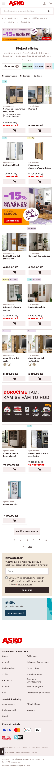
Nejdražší (38, 76)
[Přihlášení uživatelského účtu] (44, 3)
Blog (4, 693)
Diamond (33, 107)
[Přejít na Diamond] (39, 95)
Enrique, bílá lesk (11, 164)
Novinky (39, 66)
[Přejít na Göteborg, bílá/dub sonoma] (14, 293)
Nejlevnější (25, 76)
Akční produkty (9, 704)
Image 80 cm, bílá (36, 305)
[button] (2, 751)
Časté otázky (33, 668)
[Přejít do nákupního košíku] (50, 3)
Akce (48, 66)
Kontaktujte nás (34, 674)
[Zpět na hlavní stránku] (16, 3)
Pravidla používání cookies (26, 752)
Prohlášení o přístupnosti (38, 693)
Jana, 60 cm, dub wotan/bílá (36, 358)
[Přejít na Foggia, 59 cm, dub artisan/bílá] (14, 242)
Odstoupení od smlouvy (38, 662)
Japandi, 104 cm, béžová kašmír (11, 453)
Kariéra (5, 686)
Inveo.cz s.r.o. (16, 762)
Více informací (25, 584)
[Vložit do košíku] (14, 130)
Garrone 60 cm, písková (39, 254)
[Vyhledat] (50, 11)
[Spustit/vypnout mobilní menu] (3, 3)
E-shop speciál (9, 710)
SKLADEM (27, 66)
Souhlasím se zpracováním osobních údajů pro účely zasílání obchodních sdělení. (26, 581)
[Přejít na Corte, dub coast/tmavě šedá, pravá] (14, 95)
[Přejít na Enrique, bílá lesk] (14, 151)
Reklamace (32, 656)
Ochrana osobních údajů (38, 747)
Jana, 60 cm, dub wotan (11, 358)
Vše (30, 546)
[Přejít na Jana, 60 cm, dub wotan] (14, 344)
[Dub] (5, 364)
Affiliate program (35, 686)
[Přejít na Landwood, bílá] (14, 490)
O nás (4, 656)
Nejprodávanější (9, 76)
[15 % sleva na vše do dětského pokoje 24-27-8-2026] (27, 40)
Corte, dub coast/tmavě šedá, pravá (14, 109)
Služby (5, 674)
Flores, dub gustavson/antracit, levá (39, 165)
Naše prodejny (8, 668)
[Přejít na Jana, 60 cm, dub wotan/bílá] (39, 344)
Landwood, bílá (10, 503)
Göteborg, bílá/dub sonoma (12, 307)
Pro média (7, 680)
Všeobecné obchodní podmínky (14, 747)
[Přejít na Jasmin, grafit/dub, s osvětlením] (39, 439)
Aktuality (6, 662)
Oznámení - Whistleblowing (34, 680)
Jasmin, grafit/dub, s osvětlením (38, 453)
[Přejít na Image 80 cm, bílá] (39, 293)
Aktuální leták (33, 704)
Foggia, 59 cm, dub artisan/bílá (11, 256)
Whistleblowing (8, 752)
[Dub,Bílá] (9, 364)
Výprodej (31, 710)
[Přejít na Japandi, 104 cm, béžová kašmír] (14, 439)
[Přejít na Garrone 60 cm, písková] (39, 242)
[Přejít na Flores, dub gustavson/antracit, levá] (39, 151)
